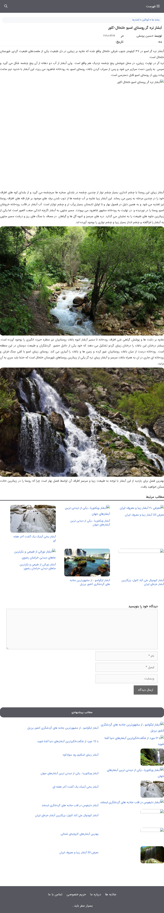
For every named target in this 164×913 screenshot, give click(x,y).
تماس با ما (55, 894)
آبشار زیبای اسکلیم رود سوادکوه (80, 755)
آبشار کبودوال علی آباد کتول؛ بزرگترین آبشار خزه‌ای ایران (143, 582)
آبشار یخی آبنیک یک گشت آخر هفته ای (34, 538)
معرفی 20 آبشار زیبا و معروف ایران (144, 515)
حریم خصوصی (76, 894)
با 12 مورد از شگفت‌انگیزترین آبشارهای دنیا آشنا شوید (67, 741)
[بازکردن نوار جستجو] (6, 6)
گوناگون (145, 20)
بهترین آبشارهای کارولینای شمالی (79, 834)
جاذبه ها (156, 20)
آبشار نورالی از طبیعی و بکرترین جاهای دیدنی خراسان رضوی (38, 566)
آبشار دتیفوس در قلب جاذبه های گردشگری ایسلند (70, 805)
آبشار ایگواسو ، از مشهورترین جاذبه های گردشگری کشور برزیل (90, 582)
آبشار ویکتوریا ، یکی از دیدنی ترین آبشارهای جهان (90, 523)
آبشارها (135, 20)
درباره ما (95, 894)
